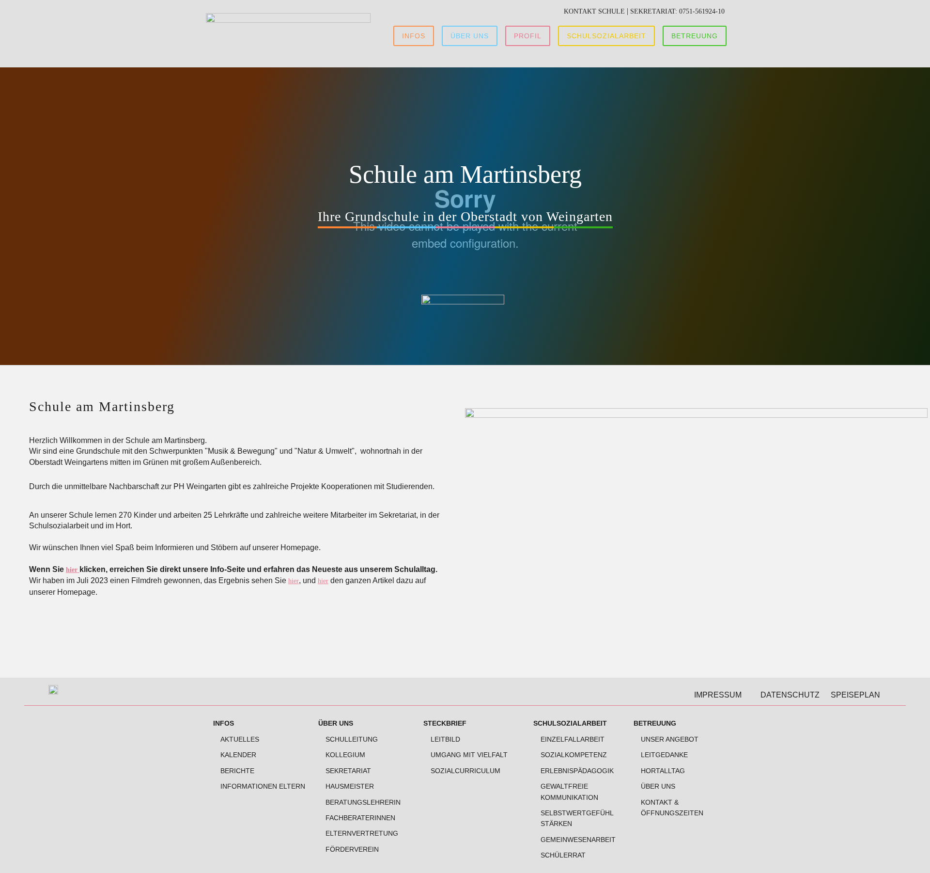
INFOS (223, 723)
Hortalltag (663, 771)
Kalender (238, 755)
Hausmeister (350, 786)
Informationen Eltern (262, 786)
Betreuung (655, 723)
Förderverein (352, 849)
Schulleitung (352, 739)
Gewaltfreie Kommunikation (569, 791)
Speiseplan (855, 695)
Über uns (335, 723)
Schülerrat (563, 855)
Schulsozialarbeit (570, 723)
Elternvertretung (362, 833)
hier (72, 569)
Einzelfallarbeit (572, 739)
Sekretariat (348, 771)
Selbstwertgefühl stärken (577, 818)
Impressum (718, 695)
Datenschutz (790, 695)
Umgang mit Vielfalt (469, 755)
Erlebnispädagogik (577, 771)
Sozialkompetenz (574, 755)
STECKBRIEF (444, 723)
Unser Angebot (669, 739)
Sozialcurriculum (465, 771)
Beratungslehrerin (363, 802)
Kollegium (345, 755)
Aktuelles (239, 739)
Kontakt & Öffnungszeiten (672, 807)
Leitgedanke (664, 755)
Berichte (237, 771)
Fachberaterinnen (360, 818)
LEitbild (445, 739)
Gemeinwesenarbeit (578, 839)
